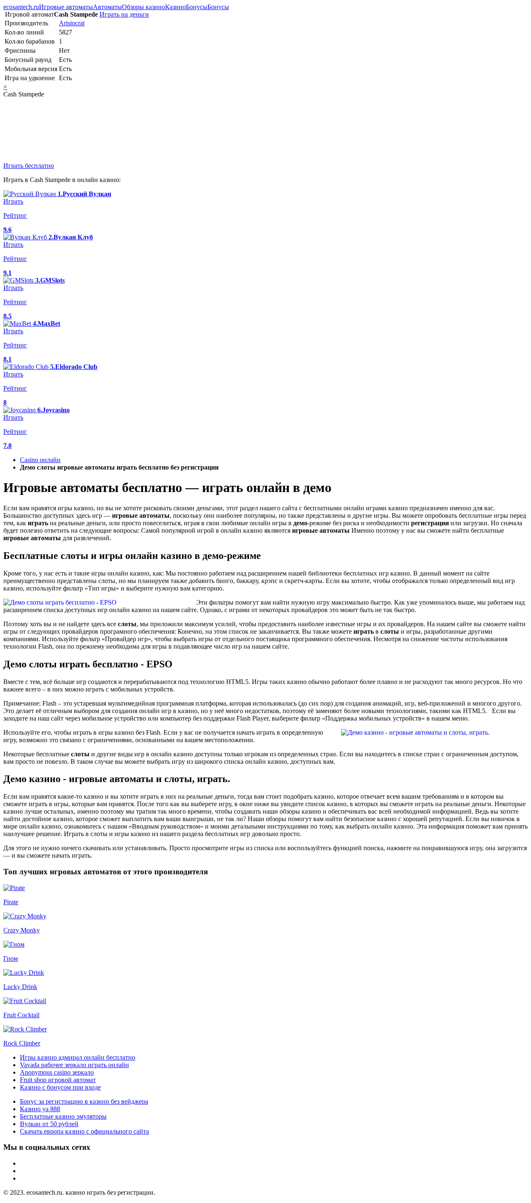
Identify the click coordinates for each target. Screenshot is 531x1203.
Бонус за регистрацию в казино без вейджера (84, 1101)
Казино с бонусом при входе (60, 1087)
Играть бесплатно (28, 165)
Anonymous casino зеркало (57, 1072)
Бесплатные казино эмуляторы (63, 1116)
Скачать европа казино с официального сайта (84, 1131)
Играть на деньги (124, 14)
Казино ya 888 (40, 1108)
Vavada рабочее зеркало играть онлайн (74, 1064)
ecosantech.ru (21, 6)
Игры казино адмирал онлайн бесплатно (77, 1057)
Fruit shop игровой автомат (58, 1079)
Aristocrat (72, 23)
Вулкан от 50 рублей (49, 1123)
